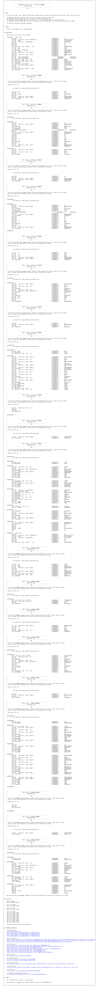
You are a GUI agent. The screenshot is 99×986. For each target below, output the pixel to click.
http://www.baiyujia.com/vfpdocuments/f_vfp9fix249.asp (23, 932)
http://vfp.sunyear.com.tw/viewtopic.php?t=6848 (21, 959)
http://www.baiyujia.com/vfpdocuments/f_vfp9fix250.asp (23, 933)
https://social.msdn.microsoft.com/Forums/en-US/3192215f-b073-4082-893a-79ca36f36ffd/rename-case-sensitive (39, 941)
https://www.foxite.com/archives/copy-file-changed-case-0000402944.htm (28, 945)
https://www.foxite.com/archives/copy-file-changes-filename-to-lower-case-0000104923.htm (34, 948)
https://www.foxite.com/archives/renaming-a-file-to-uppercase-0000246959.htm (30, 952)
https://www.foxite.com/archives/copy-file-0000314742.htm (24, 947)
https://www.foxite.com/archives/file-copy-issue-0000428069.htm (26, 951)
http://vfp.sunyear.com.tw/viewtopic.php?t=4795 (21, 960)
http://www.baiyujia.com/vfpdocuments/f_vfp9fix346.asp (23, 934)
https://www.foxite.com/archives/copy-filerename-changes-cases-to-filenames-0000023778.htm (34, 946)
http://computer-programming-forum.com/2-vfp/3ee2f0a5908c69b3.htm (26, 974)
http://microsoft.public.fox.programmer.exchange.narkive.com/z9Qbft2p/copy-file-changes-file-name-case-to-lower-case (42, 967)
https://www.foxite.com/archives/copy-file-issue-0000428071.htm (26, 949)
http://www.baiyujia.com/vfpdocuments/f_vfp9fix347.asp (23, 936)
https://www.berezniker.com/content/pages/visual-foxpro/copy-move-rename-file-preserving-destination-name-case (40, 963)
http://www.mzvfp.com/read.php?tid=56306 (19, 955)
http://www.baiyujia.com (14, 931)
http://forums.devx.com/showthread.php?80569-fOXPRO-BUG (23, 970)
